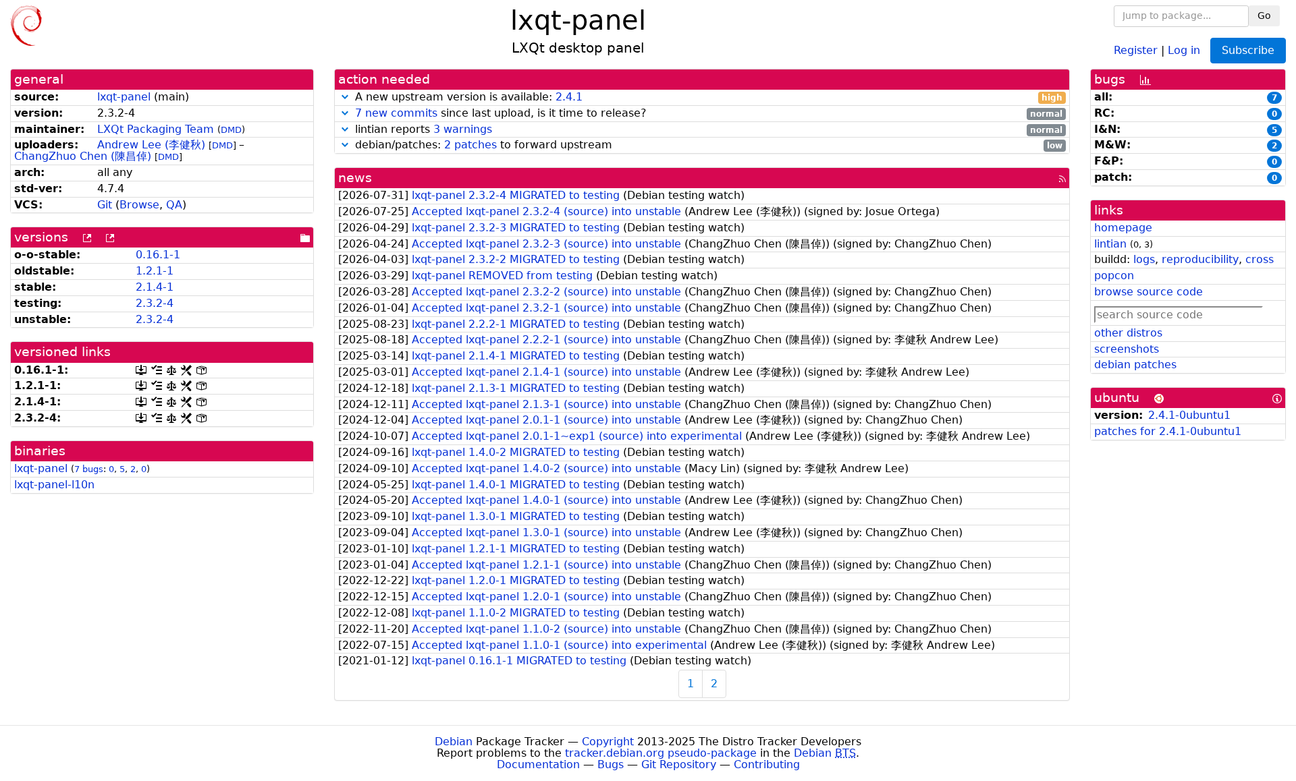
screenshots (1126, 349)
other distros (1128, 332)
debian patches (1135, 364)
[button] (345, 96)
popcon (1114, 275)
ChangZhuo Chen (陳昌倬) (82, 156)
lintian (1110, 243)
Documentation (538, 764)
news (355, 177)
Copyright (608, 741)
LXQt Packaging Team (155, 129)
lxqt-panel (124, 96)
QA (174, 204)
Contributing (767, 764)
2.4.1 (569, 96)
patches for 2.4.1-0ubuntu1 (1167, 431)
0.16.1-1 (158, 254)
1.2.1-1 (154, 270)
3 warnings (462, 129)
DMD (231, 130)
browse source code (1148, 291)
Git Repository (678, 764)
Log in (1184, 49)
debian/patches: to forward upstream (707, 145)
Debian (454, 741)
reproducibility (1200, 259)
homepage (1123, 227)
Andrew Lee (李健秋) (151, 144)
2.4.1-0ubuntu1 (1189, 415)
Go (1264, 15)
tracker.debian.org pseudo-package (661, 753)
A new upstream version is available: (707, 97)
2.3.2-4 (154, 303)
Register (1136, 49)
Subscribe (1248, 50)
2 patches (470, 144)
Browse (139, 204)
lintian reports (707, 130)
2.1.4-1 (154, 287)
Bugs (610, 764)
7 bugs (88, 469)
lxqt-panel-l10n (54, 484)
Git (104, 204)
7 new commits (396, 113)
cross (1259, 259)
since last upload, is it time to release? (708, 113)
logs (1144, 259)
